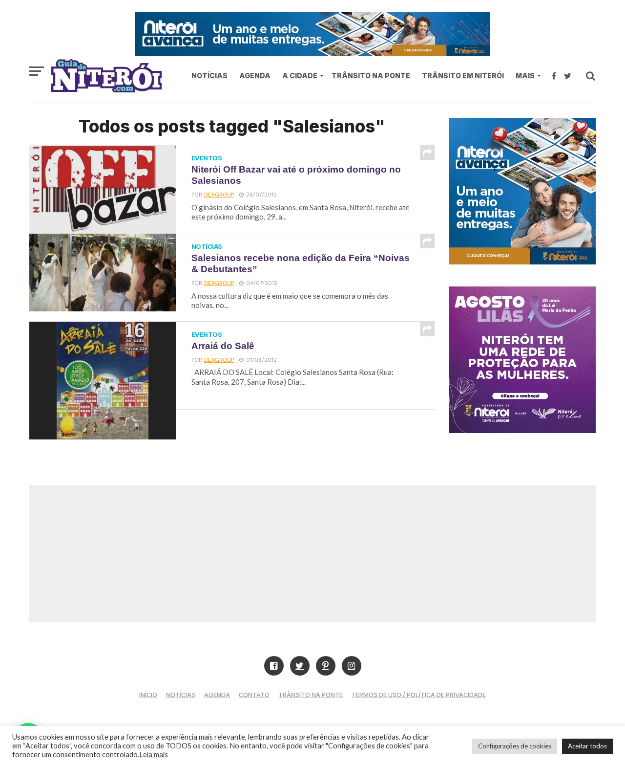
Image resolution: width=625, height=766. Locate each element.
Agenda (255, 75)
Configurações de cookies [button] (514, 746)
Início (148, 695)
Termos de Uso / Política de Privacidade (419, 695)
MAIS (525, 75)
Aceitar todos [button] (587, 746)
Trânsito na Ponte (371, 75)
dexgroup (219, 195)
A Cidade (299, 75)
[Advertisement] (312, 553)
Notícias (209, 75)
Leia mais (153, 754)
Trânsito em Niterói (463, 75)
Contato (254, 695)
